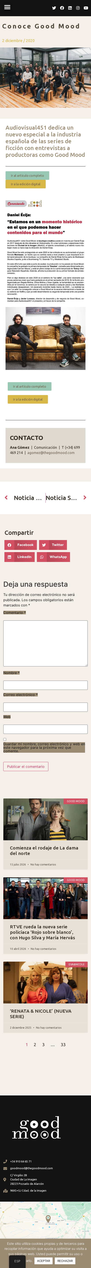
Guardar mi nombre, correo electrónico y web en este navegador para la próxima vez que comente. (44, 747)
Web (7, 717)
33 (63, 1044)
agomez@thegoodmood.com (51, 453)
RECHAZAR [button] (65, 1261)
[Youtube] (86, 8)
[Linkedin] (70, 8)
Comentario (14, 612)
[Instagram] (78, 8)
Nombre (11, 673)
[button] (7, 7)
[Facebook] (62, 8)
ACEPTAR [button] (43, 1261)
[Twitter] (54, 8)
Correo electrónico (20, 694)
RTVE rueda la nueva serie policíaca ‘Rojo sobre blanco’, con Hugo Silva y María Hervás (42, 932)
